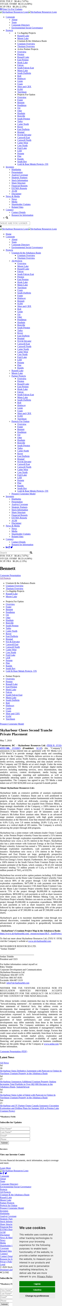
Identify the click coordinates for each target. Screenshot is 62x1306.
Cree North (22, 145)
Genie (20, 81)
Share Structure (19, 183)
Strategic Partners (19, 177)
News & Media (13, 196)
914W (20, 89)
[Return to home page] (28, 12)
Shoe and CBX (24, 86)
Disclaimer (16, 193)
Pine (19, 156)
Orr (18, 108)
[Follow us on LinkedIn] (7, 547)
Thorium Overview (26, 46)
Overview (21, 52)
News (14, 199)
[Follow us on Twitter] (11, 547)
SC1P (39, 748)
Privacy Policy (45, 1276)
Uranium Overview (26, 44)
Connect (9, 209)
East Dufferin (23, 129)
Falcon (20, 65)
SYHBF (10, 748)
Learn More (5, 1168)
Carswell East (23, 137)
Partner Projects (19, 376)
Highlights (16, 169)
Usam (20, 84)
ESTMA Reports (19, 188)
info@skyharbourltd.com (17, 983)
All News (4, 1063)
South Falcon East (25, 68)
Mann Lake (22, 70)
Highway (21, 78)
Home (8, 234)
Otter (19, 110)
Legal (2, 1264)
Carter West (22, 143)
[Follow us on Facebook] (9, 547)
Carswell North (24, 140)
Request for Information (22, 215)
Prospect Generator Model (23, 493)
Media (14, 201)
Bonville (21, 116)
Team (14, 22)
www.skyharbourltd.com (39, 941)
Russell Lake (23, 36)
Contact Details (19, 212)
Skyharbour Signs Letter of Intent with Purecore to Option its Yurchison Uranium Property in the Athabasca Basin (28, 1096)
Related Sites (17, 207)
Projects (9, 30)
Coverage (4, 1248)
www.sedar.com (51, 1044)
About (14, 19)
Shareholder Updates (21, 204)
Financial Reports (20, 185)
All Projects (17, 261)
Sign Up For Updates (12, 9)
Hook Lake (22, 62)
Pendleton (21, 105)
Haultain (21, 113)
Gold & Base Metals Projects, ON (32, 164)
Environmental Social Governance (27, 27)
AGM (14, 191)
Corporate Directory (21, 25)
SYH (54, 745)
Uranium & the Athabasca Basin (26, 253)
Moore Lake (23, 38)
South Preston (23, 118)
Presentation (17, 172)
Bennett (20, 102)
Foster (20, 100)
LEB (19, 151)
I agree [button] (37, 1284)
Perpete (20, 153)
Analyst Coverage (20, 175)
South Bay (22, 161)
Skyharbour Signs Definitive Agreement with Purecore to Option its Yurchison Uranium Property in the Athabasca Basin (31, 1072)
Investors (10, 167)
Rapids (20, 159)
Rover (20, 126)
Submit (4, 1142)
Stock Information (20, 180)
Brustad (20, 132)
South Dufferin (24, 73)
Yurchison (22, 92)
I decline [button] (37, 1290)
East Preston (23, 60)
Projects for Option (8, 1205)
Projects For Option (20, 421)
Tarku (20, 121)
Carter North (23, 124)
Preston (20, 54)
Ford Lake (22, 148)
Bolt (19, 76)
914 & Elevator (24, 134)
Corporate (10, 17)
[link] (45, 1276)
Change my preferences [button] (37, 1295)
